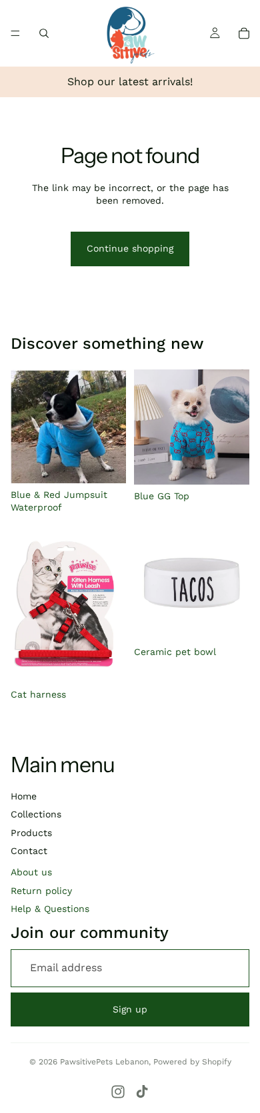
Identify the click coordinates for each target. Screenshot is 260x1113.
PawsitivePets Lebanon (104, 1061)
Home (24, 796)
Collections (36, 814)
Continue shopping (130, 248)
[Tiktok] (142, 1092)
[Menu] (15, 33)
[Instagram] (118, 1092)
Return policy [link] (41, 890)
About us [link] (31, 872)
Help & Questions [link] (50, 908)
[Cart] (244, 33)
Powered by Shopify (192, 1061)
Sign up (130, 1009)
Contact (29, 850)
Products (31, 832)
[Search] (44, 33)
